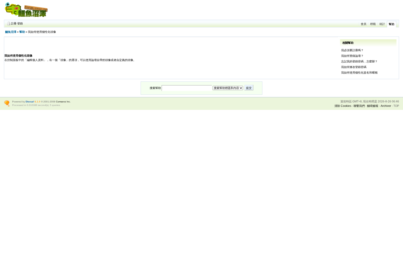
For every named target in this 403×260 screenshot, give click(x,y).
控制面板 (12, 60)
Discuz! (30, 101)
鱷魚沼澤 (10, 32)
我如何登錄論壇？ (352, 55)
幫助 (391, 24)
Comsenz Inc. (63, 101)
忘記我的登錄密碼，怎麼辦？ (359, 61)
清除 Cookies (342, 106)
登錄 (20, 23)
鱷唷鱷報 (372, 106)
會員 (363, 24)
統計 (382, 24)
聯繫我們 (359, 106)
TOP (396, 106)
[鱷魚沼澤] (26, 17)
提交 (249, 88)
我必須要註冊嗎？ (352, 50)
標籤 (373, 24)
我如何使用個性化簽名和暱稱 (359, 72)
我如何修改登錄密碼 (353, 67)
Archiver (386, 106)
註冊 (14, 23)
